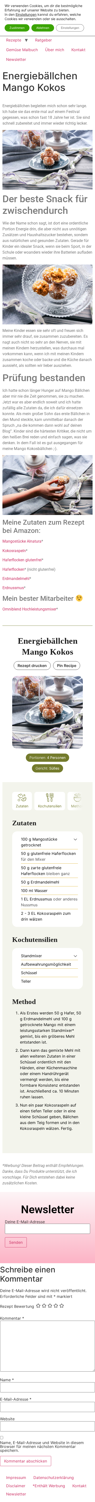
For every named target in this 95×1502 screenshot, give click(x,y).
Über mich (54, 49)
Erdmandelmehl (15, 578)
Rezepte (13, 40)
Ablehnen (42, 28)
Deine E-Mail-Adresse (25, 1222)
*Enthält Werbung (49, 1485)
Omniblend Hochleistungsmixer (29, 609)
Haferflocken (13, 569)
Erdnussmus (13, 588)
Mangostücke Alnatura (21, 541)
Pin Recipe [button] (66, 665)
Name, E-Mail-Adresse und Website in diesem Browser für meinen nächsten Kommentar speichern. (42, 1446)
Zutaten (22, 806)
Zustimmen (17, 28)
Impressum (16, 1477)
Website (7, 1419)
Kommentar (12, 1318)
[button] (75, 839)
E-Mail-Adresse (15, 1399)
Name (7, 1380)
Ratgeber (43, 40)
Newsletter (16, 59)
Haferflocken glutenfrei (22, 560)
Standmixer (61, 1030)
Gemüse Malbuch (22, 49)
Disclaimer (15, 1485)
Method (77, 806)
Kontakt (78, 49)
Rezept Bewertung (17, 1306)
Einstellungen (26, 14)
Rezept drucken (32, 665)
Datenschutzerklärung (53, 1477)
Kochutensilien (49, 806)
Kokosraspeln (14, 550)
